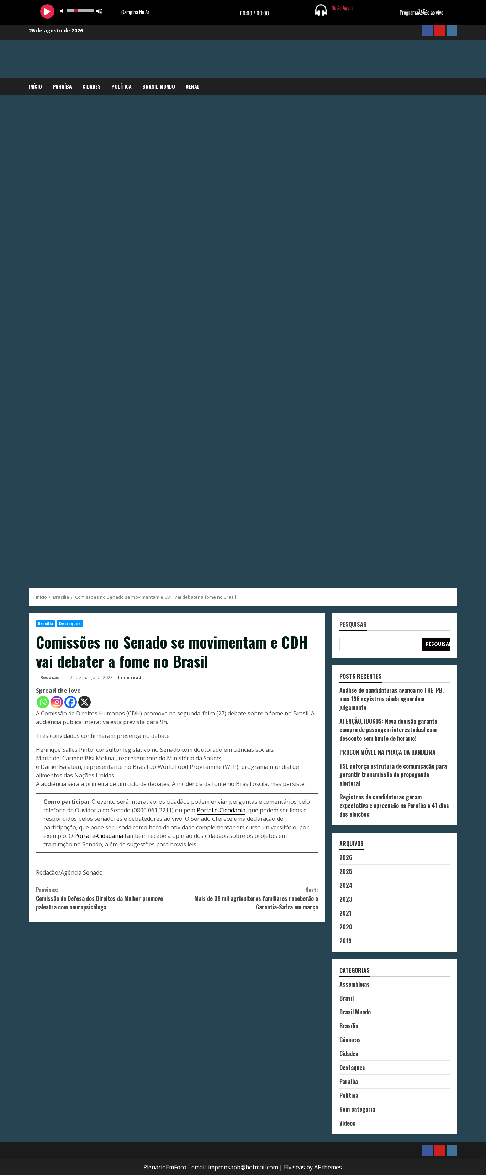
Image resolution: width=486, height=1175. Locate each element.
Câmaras (350, 1039)
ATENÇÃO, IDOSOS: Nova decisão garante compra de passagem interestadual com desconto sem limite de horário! (388, 730)
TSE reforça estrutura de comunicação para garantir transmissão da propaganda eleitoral (393, 774)
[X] (84, 702)
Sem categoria (357, 1109)
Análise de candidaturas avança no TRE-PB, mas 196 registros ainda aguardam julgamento (391, 699)
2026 (345, 857)
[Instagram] (57, 702)
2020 (345, 927)
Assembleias (354, 984)
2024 (346, 885)
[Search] (455, 86)
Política (121, 86)
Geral (193, 86)
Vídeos (347, 1123)
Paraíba (62, 86)
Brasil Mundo (158, 86)
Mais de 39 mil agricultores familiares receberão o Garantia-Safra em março (256, 898)
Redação (50, 678)
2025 (345, 871)
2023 (345, 899)
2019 (345, 941)
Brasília (45, 623)
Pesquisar (353, 625)
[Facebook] (70, 702)
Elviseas (294, 1167)
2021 (345, 913)
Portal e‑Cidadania (221, 810)
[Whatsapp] (43, 702)
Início (35, 86)
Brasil (346, 998)
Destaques (70, 623)
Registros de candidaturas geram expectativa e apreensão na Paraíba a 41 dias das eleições (394, 805)
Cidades (92, 86)
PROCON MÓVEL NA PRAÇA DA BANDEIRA (387, 752)
